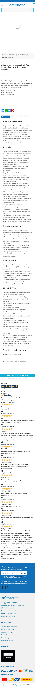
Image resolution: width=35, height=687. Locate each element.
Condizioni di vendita (7, 632)
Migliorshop (18, 685)
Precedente (4, 402)
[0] (33, 5)
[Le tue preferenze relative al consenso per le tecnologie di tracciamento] (3, 685)
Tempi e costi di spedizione (9, 626)
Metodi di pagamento (7, 629)
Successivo (12, 402)
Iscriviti (23, 573)
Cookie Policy (5, 638)
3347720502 (12, 603)
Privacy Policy (5, 635)
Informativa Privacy (7, 640)
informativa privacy (18, 576)
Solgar (3, 63)
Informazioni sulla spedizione (19, 117)
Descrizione (5, 117)
